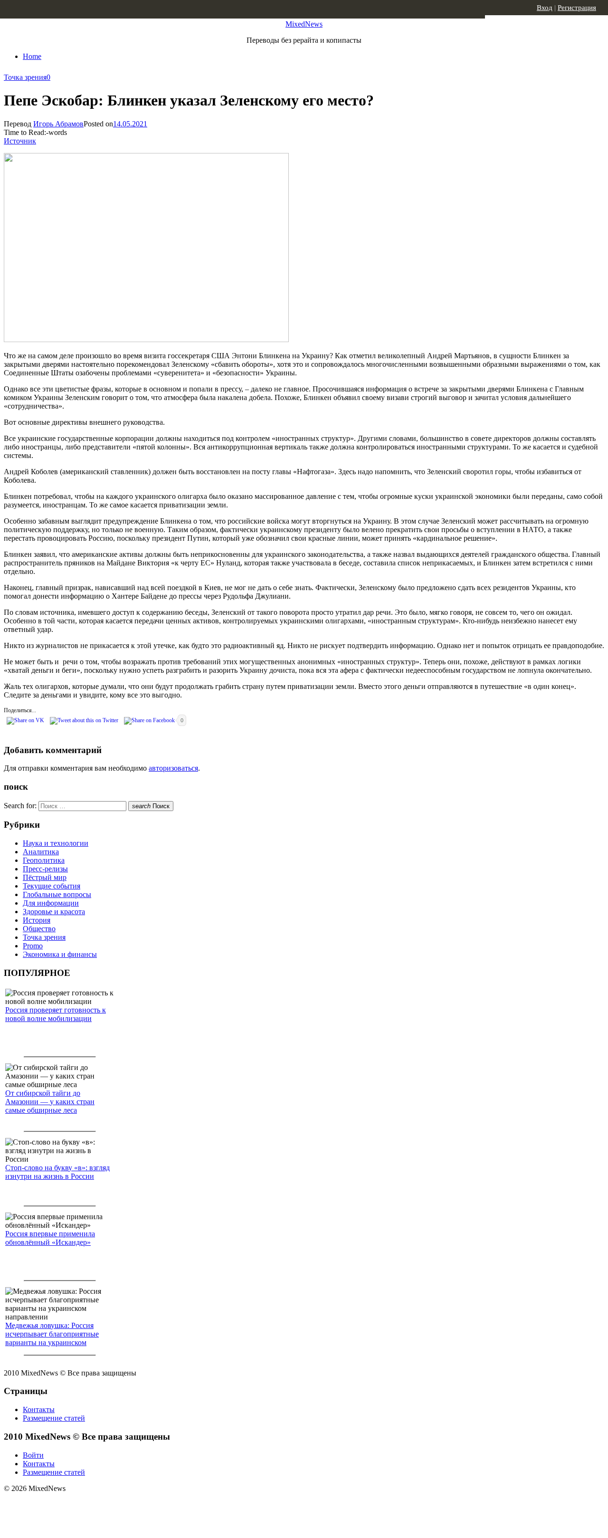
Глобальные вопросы (57, 894)
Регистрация (577, 7)
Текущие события (51, 886)
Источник (20, 141)
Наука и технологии (55, 843)
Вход (544, 7)
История (36, 920)
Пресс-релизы (45, 869)
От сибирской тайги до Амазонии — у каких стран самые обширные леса (50, 1101)
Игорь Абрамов (58, 124)
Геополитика (44, 860)
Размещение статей (54, 1418)
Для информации (51, 903)
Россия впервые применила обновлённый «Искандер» (50, 1238)
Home (32, 56)
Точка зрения (25, 77)
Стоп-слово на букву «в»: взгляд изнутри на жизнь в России (57, 1172)
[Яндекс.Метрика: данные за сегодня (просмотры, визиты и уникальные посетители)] (78, 1505)
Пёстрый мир (44, 877)
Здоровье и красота (54, 912)
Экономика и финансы (60, 954)
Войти (33, 1455)
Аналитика (41, 852)
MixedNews (304, 24)
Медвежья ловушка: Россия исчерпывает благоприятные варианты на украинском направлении (52, 1338)
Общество (39, 929)
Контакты (39, 1409)
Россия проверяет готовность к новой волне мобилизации (55, 1014)
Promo (33, 946)
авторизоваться (173, 768)
